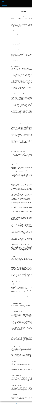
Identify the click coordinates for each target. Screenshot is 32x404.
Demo (24, 3)
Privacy (17, 403)
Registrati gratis (4, 5)
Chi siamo (17, 3)
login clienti (9, 5)
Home (2, 3)
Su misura (14, 3)
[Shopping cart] (26, 4)
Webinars (21, 3)
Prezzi (11, 3)
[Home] (3, 2)
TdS (14, 403)
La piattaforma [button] (7, 3)
